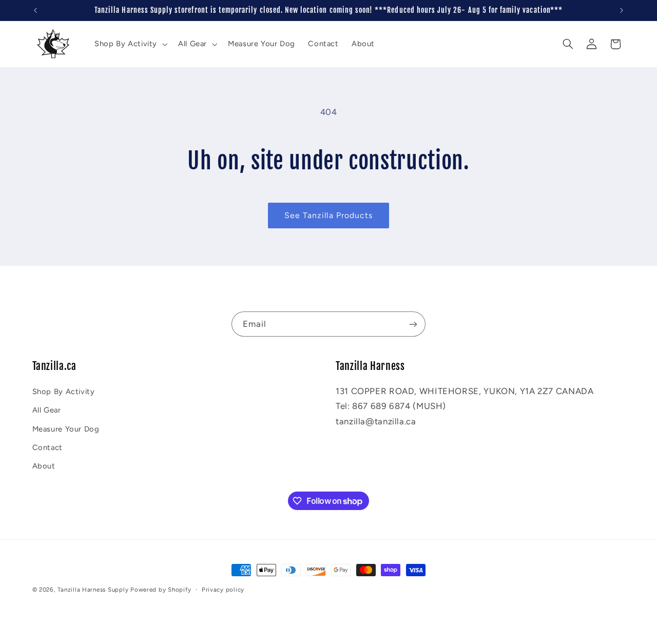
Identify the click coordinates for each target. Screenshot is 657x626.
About (43, 466)
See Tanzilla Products (328, 215)
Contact (47, 447)
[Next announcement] (621, 10)
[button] (129, 44)
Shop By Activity (63, 391)
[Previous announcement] (35, 10)
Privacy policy (223, 589)
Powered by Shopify (160, 589)
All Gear (46, 410)
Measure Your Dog (66, 428)
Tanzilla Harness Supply (92, 589)
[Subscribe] (413, 324)
